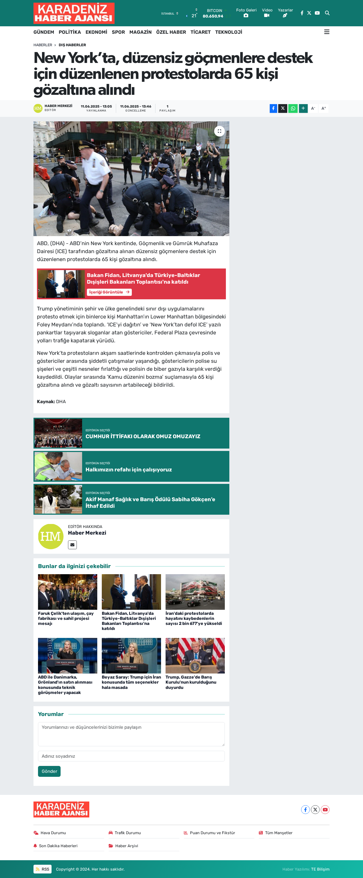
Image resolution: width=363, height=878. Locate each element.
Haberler (42, 45)
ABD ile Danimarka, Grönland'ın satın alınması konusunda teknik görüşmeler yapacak (65, 685)
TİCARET (201, 32)
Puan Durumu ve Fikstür (212, 832)
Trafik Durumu (128, 832)
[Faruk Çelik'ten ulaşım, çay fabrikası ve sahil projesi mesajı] (67, 591)
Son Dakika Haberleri (58, 845)
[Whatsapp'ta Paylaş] (293, 108)
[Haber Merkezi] (51, 536)
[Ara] (327, 13)
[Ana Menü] (327, 32)
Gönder (49, 771)
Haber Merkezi (87, 533)
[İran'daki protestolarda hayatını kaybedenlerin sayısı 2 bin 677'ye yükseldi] (195, 591)
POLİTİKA (70, 32)
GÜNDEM (43, 32)
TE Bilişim (320, 869)
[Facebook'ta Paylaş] (273, 108)
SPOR (118, 32)
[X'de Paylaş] (282, 108)
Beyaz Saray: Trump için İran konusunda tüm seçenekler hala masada (131, 682)
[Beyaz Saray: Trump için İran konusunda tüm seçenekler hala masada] (131, 655)
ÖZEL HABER (171, 32)
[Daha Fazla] (303, 108)
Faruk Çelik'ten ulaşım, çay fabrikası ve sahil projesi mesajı (66, 618)
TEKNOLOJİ (228, 32)
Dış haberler (72, 45)
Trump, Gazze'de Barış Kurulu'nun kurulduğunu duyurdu (191, 682)
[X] (315, 809)
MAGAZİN (140, 32)
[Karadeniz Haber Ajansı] (74, 13)
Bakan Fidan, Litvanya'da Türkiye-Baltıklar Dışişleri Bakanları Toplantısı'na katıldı (129, 621)
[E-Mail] (72, 544)
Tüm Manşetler (279, 832)
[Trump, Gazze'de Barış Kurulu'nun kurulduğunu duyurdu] (195, 655)
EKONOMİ (96, 32)
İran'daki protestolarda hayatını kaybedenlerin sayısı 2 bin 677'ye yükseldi (194, 618)
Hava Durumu (53, 832)
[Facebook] (305, 809)
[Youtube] (325, 809)
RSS (45, 869)
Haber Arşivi (126, 845)
